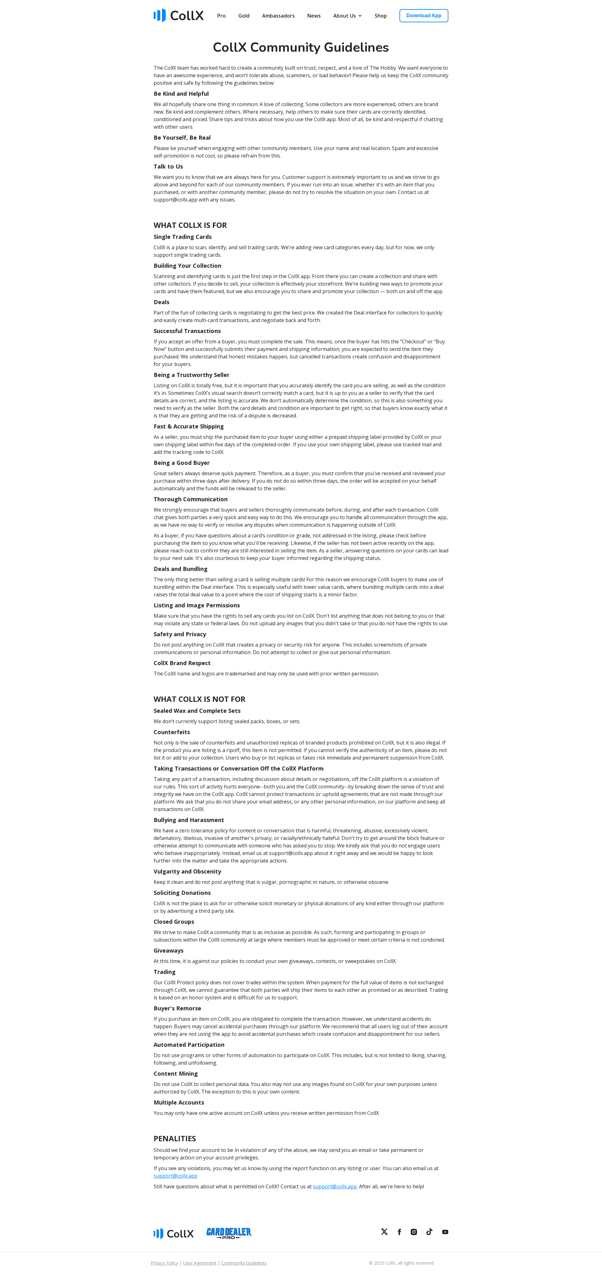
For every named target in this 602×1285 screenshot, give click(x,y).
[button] (347, 15)
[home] (181, 14)
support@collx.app (176, 1175)
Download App (423, 15)
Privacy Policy (164, 1263)
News (314, 15)
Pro (221, 15)
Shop (381, 15)
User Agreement (199, 1263)
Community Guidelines (244, 1263)
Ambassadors (278, 15)
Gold (244, 15)
